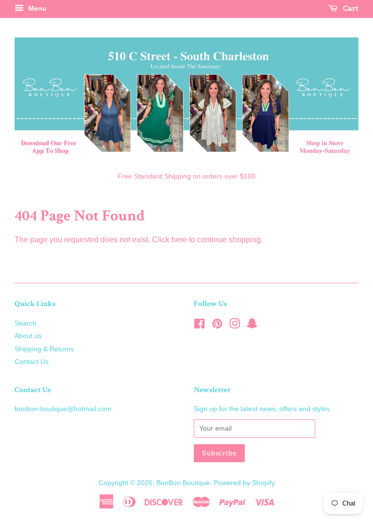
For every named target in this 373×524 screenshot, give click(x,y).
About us (28, 336)
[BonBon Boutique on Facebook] (199, 325)
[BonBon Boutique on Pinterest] (217, 325)
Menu (36, 8)
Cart (349, 8)
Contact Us (32, 361)
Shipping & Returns (44, 349)
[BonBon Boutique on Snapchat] (252, 325)
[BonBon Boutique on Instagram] (234, 325)
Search (25, 323)
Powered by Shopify (244, 483)
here (179, 239)
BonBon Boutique (183, 483)
